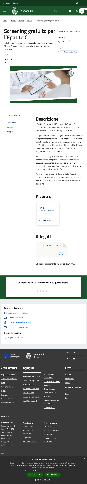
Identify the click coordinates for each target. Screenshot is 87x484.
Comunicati (69, 378)
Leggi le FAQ (27, 437)
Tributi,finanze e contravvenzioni (50, 391)
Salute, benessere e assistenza (51, 402)
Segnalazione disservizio (28, 432)
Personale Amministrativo (7, 397)
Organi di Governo (8, 374)
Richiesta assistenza (30, 441)
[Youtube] (69, 10)
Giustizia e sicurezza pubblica (52, 383)
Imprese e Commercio (31, 388)
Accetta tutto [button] (34, 475)
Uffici (3, 382)
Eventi (67, 398)
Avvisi (67, 382)
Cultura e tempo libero (31, 380)
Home (5, 20)
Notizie (21, 20)
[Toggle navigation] (4, 10)
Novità (13, 20)
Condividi (62, 31)
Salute (29, 20)
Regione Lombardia (10, 3)
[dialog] (43, 470)
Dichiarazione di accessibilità (50, 440)
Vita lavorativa (28, 384)
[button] (43, 480)
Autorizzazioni (49, 407)
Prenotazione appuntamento (28, 424)
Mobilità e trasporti (30, 401)
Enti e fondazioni (7, 386)
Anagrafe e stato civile (31, 376)
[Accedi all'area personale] (77, 3)
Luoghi (67, 394)
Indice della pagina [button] (13, 115)
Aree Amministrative (9, 378)
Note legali (48, 434)
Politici (4, 391)
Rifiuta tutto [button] (52, 474)
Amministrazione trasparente (50, 424)
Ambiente (47, 396)
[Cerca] (82, 11)
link (65, 470)
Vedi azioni (74, 31)
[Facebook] (63, 10)
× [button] (84, 459)
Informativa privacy (51, 430)
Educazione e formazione (49, 376)
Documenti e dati (7, 402)
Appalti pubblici (28, 392)
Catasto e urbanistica (31, 396)
